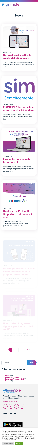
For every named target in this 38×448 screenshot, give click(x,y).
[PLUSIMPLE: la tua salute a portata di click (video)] (19, 89)
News (7, 381)
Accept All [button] (19, 443)
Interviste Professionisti (14, 379)
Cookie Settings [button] (8, 443)
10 (24, 350)
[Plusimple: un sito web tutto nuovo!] (19, 141)
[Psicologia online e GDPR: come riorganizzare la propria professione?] (19, 248)
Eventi (7, 375)
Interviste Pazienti (12, 377)
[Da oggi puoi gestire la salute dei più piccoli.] (19, 37)
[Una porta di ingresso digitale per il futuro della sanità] (19, 303)
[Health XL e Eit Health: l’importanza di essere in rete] (19, 193)
